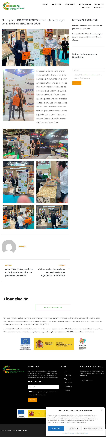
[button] (102, 410)
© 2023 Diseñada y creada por (10, 430)
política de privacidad (90, 75)
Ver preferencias (93, 428)
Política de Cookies (68, 433)
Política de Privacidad (81, 433)
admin (22, 246)
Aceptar (56, 428)
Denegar (73, 428)
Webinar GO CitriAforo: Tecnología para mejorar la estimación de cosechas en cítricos (87, 37)
